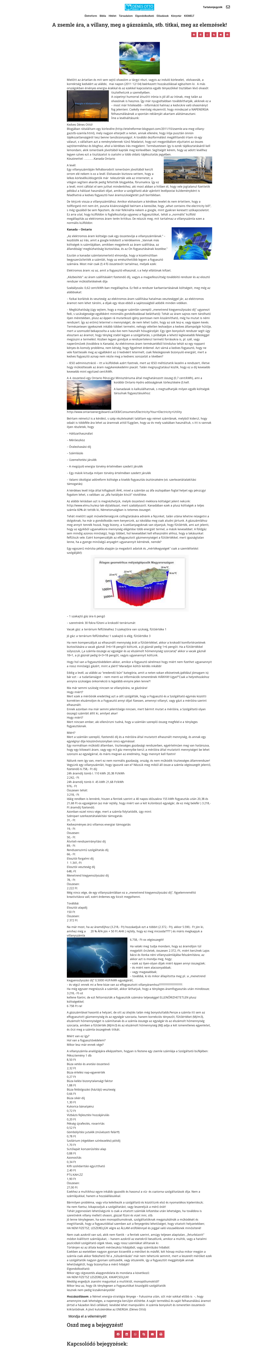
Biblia (103, 15)
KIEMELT (189, 15)
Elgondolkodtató (144, 15)
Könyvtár (176, 15)
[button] (193, 34)
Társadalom (126, 15)
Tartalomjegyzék (212, 7)
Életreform (91, 15)
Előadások (163, 15)
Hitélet (112, 15)
